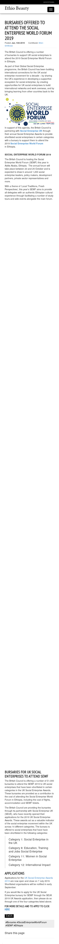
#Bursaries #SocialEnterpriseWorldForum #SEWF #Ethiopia (26, 924)
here (7, 909)
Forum (39, 143)
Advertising (48, 2)
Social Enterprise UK (31, 130)
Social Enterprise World (23, 143)
